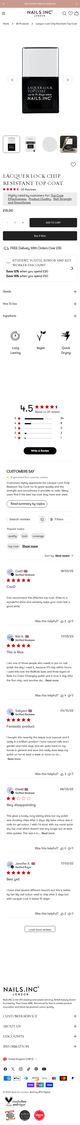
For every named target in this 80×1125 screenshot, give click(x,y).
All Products (22, 23)
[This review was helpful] (62, 621)
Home (6, 23)
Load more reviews (40, 929)
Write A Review (40, 450)
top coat (13, 546)
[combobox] (59, 555)
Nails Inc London (20, 1092)
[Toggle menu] (3, 13)
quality (12, 536)
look (24, 536)
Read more (51, 680)
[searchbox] (23, 519)
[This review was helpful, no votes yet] (62, 848)
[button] (70, 13)
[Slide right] (67, 80)
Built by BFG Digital (40, 1092)
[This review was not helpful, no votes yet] (69, 621)
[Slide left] (12, 80)
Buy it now (40, 235)
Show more (30, 546)
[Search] (64, 13)
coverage (38, 536)
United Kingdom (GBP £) (21, 1059)
